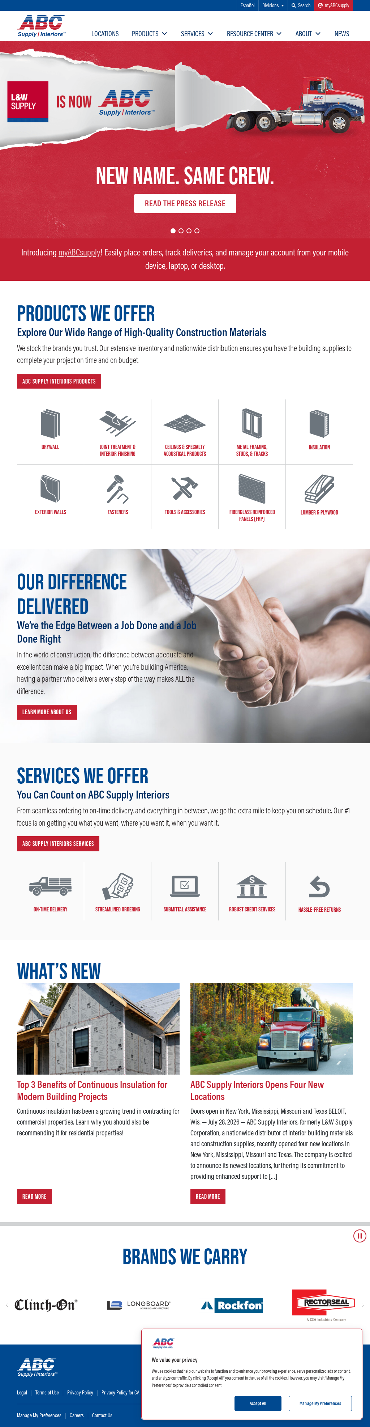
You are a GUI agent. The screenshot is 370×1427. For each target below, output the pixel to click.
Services (193, 33)
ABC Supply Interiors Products (59, 381)
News (342, 33)
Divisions (270, 5)
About (304, 33)
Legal (22, 1392)
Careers (77, 1415)
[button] (301, 5)
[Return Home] (41, 26)
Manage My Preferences (39, 1415)
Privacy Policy (80, 1392)
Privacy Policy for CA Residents (130, 1392)
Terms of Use (47, 1392)
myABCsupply (79, 252)
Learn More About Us (47, 712)
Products (145, 33)
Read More (34, 1196)
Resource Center (250, 33)
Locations (105, 33)
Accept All (258, 1403)
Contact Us (102, 1415)
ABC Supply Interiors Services (58, 843)
